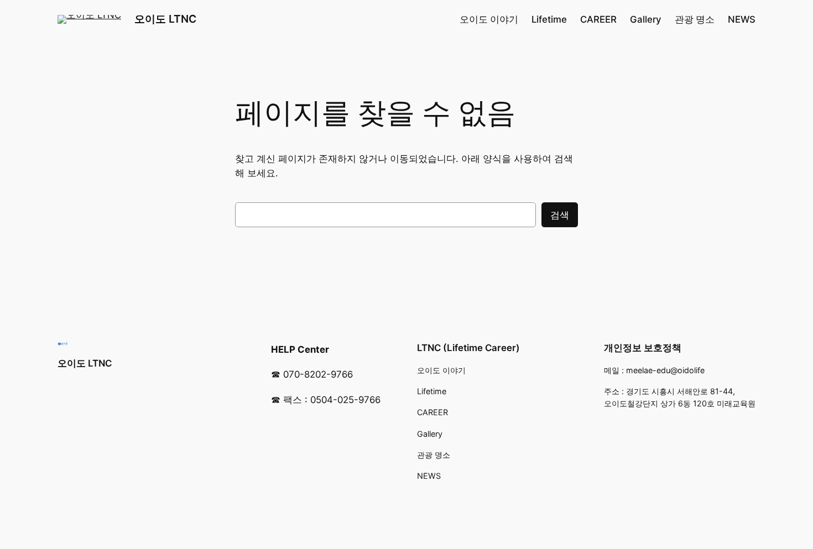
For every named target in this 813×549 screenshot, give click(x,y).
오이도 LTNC (165, 18)
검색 (559, 215)
